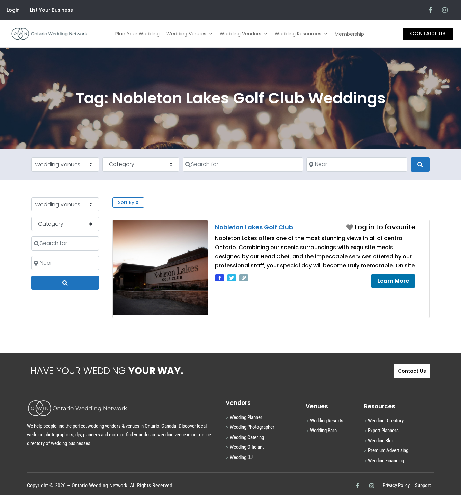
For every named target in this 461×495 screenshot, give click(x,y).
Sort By (127, 202)
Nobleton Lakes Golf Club (254, 227)
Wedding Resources (298, 33)
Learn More (393, 281)
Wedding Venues (186, 33)
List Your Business (51, 10)
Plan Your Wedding (137, 33)
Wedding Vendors (240, 33)
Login (13, 10)
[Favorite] (380, 227)
